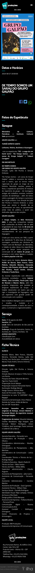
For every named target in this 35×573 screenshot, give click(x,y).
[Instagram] (17, 10)
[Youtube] (20, 10)
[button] (31, 5)
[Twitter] (18, 10)
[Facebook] (15, 10)
